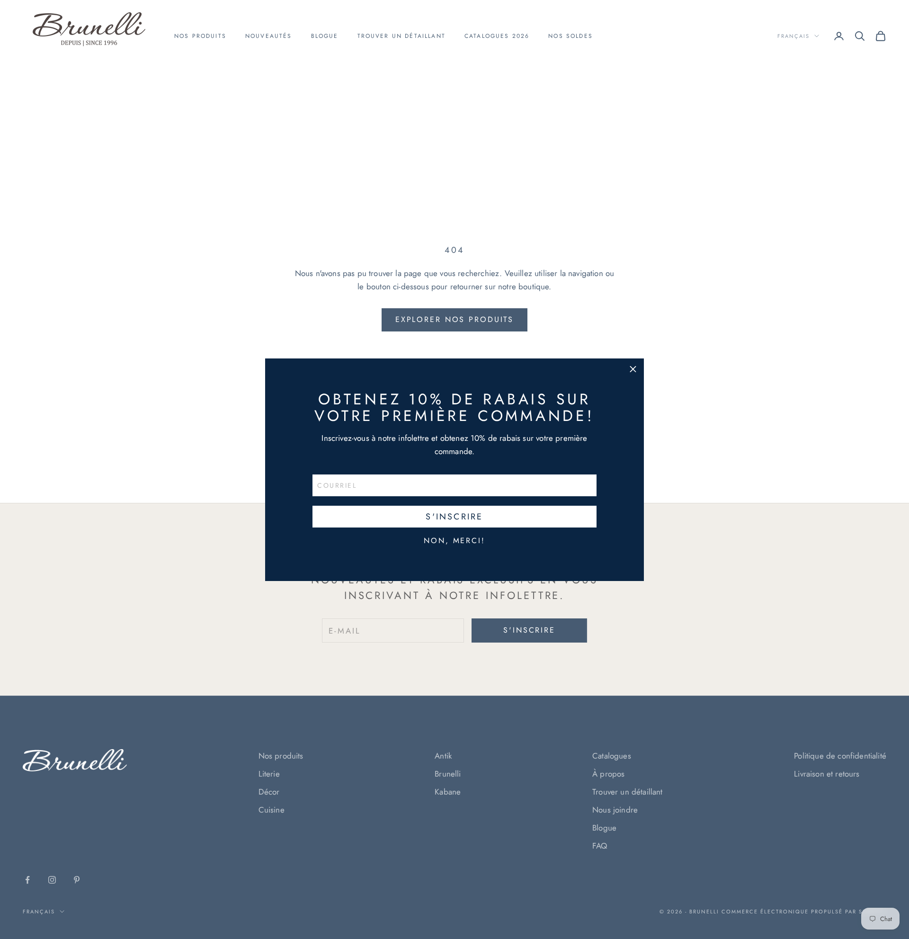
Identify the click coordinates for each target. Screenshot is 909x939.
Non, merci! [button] (454, 541)
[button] (633, 369)
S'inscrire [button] (454, 516)
